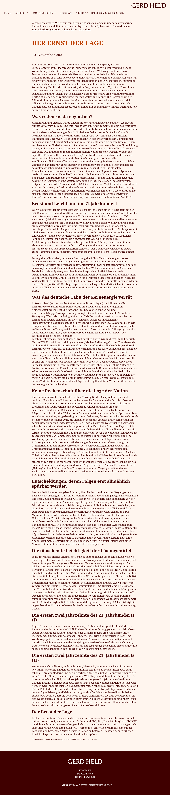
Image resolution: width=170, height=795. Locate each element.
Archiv (80, 13)
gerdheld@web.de (85, 776)
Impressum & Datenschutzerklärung (86, 785)
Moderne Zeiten (43, 13)
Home (7, 13)
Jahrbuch (20, 13)
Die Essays (66, 13)
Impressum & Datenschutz (107, 13)
